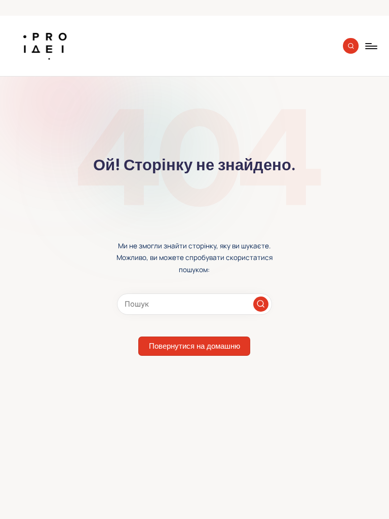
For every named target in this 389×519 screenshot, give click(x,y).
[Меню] (370, 46)
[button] (260, 304)
